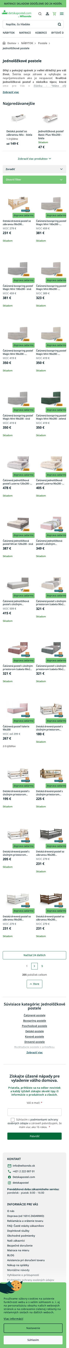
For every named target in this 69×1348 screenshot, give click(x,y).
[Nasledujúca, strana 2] (34, 966)
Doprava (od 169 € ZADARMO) (25, 1216)
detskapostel (21, 1182)
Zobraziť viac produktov (32, 158)
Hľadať (59, 24)
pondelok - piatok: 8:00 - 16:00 (33, 1190)
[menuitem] (9, 32)
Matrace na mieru (18, 1250)
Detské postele (34, 1031)
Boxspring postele (34, 1020)
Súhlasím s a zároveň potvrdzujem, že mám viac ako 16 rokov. (35, 1123)
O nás (10, 1211)
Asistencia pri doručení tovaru (26, 1260)
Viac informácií (13, 1318)
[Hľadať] (40, 13)
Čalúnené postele (34, 1015)
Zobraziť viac (34, 1052)
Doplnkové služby (18, 1230)
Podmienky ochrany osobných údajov (30, 1280)
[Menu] (61, 13)
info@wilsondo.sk (24, 1165)
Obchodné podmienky (21, 1235)
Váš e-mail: (34, 1102)
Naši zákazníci (16, 1240)
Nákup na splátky (18, 1265)
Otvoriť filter (13, 179)
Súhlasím (33, 1340)
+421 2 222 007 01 (24, 1171)
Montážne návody (18, 1270)
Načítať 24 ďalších (35, 955)
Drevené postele (34, 1042)
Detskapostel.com (24, 1177)
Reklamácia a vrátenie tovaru (25, 1221)
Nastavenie (33, 1328)
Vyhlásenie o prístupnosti (23, 1275)
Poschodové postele (34, 1026)
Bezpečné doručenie (20, 1245)
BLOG (10, 1255)
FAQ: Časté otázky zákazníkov (25, 1225)
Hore (36, 984)
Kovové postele (34, 1036)
